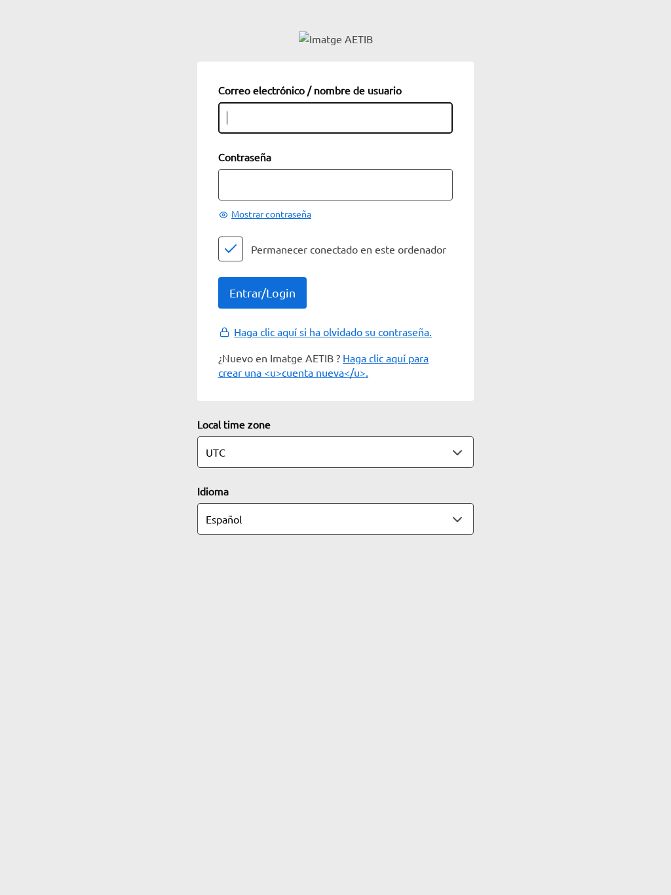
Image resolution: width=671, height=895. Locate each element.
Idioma (213, 490)
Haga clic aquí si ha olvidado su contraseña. (333, 331)
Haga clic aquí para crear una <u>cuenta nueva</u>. (323, 365)
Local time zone (234, 423)
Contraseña (244, 156)
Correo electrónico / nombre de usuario (310, 89)
